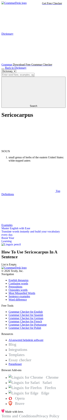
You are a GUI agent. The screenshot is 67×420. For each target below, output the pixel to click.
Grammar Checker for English (26, 311)
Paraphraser (15, 364)
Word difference (18, 299)
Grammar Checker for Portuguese (28, 324)
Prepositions (15, 286)
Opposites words (18, 289)
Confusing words (18, 283)
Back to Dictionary (15, 67)
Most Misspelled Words (22, 293)
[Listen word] (28, 148)
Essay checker (20, 360)
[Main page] (14, 2)
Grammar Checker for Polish (25, 327)
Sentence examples (19, 296)
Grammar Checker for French (25, 321)
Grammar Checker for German (26, 318)
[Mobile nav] (2, 68)
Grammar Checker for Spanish (26, 314)
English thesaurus (18, 280)
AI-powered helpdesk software (26, 340)
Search (33, 106)
